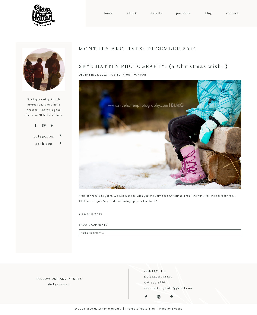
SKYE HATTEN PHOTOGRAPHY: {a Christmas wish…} (153, 66)
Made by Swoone (170, 308)
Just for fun (136, 74)
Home (108, 13)
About (132, 13)
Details (156, 13)
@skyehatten (59, 284)
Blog (208, 13)
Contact (232, 13)
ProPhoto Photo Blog (140, 308)
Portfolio (183, 13)
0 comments (93, 224)
